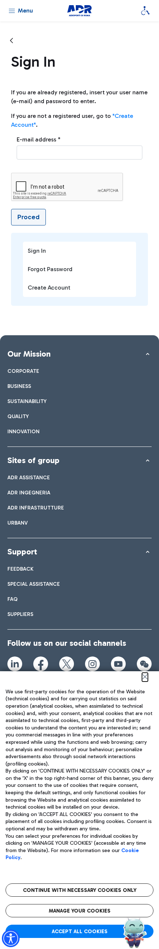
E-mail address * (39, 139)
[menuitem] (23, 371)
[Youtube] (118, 663)
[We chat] (144, 663)
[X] (66, 663)
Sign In (37, 250)
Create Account (49, 287)
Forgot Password (50, 269)
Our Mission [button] (29, 354)
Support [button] (22, 552)
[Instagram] (92, 663)
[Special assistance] (145, 10)
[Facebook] (40, 663)
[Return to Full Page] (11, 41)
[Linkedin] (14, 663)
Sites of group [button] (33, 460)
